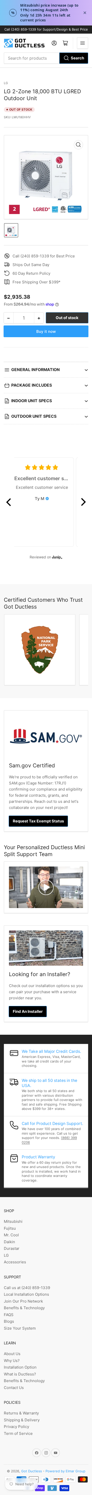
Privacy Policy (16, 1426)
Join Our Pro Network (23, 1301)
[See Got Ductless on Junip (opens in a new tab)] (57, 557)
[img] (47, 498)
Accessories (15, 1262)
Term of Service (18, 1433)
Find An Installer (28, 1011)
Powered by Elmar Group (65, 1471)
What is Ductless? (20, 1374)
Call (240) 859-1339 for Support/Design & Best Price (46, 29)
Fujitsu (10, 1228)
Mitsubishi (13, 1221)
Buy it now (46, 331)
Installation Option (20, 1367)
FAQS (9, 1314)
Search (77, 58)
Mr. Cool (11, 1234)
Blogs (9, 1321)
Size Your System (20, 1328)
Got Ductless (31, 1471)
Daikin (9, 1241)
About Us (12, 1353)
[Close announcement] (85, 13)
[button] (9, 502)
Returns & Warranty (21, 1413)
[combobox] (46, 58)
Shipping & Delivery (22, 1420)
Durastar (11, 1248)
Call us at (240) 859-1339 (27, 1287)
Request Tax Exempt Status (38, 821)
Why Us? (12, 1360)
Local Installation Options (26, 1294)
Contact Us (14, 1387)
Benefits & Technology (24, 1307)
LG (6, 83)
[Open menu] (82, 43)
